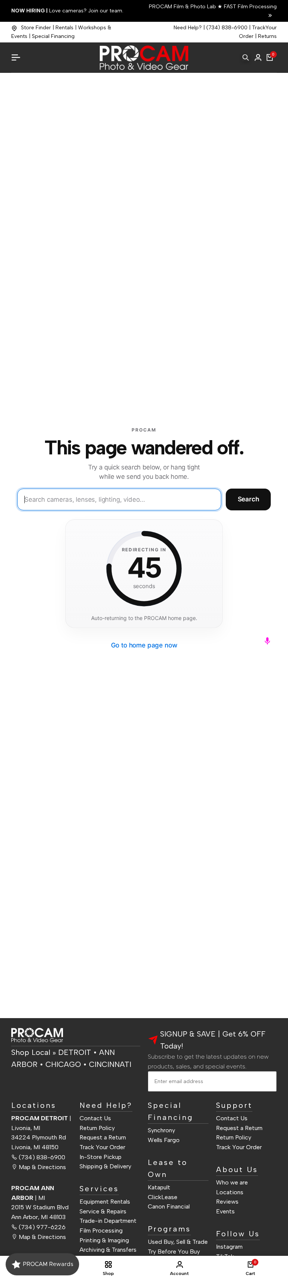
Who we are (232, 1182)
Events (225, 1211)
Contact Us (95, 1118)
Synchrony (161, 1130)
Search (248, 499)
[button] (267, 640)
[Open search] (245, 57)
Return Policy (97, 1128)
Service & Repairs (103, 1211)
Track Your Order (102, 1147)
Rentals (65, 27)
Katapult (159, 1187)
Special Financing (53, 36)
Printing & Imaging (104, 1240)
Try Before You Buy (174, 1251)
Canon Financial (169, 1206)
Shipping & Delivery (105, 1166)
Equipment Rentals (105, 1201)
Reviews (227, 1201)
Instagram (229, 1246)
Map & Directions (42, 1167)
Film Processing (101, 1230)
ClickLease (162, 1197)
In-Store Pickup (101, 1156)
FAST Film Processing (249, 6)
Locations (229, 1192)
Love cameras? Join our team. (67, 11)
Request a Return (103, 1137)
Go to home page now (144, 645)
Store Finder (36, 27)
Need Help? (188, 27)
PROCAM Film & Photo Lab (183, 6)
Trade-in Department (108, 1220)
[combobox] (119, 499)
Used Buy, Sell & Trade (178, 1241)
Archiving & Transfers (108, 1249)
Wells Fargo (164, 1140)
